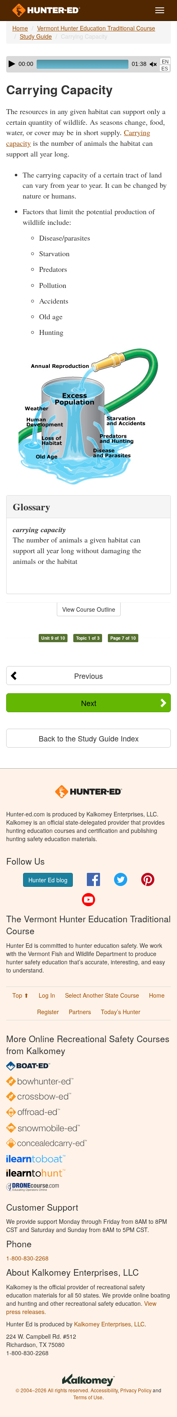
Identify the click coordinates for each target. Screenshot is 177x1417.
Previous (88, 675)
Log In (47, 995)
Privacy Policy (135, 1390)
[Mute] (153, 64)
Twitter (120, 879)
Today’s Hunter (120, 1012)
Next (88, 702)
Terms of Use (87, 1397)
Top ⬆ (20, 995)
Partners (80, 1012)
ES (164, 69)
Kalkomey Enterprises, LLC (109, 1324)
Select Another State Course (102, 995)
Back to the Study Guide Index (89, 738)
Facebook (93, 879)
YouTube (88, 899)
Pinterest (147, 879)
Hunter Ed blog (48, 880)
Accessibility (104, 1390)
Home (20, 28)
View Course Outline (88, 609)
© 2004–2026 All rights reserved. (52, 1390)
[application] (88, 64)
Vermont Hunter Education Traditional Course (96, 28)
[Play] (12, 64)
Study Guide (36, 36)
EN (165, 62)
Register (48, 1012)
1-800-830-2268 (27, 1258)
